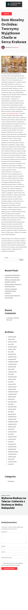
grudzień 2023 (12, 416)
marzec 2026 (12, 349)
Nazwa (3, 546)
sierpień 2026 (12, 336)
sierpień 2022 (12, 456)
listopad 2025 (12, 359)
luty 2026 (11, 351)
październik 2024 (13, 391)
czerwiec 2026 (12, 341)
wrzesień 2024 (12, 394)
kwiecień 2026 (12, 346)
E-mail (3, 552)
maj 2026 (11, 344)
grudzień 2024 (12, 386)
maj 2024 (11, 404)
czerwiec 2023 (12, 431)
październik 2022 (13, 451)
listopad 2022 (12, 449)
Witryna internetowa (6, 557)
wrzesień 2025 (12, 364)
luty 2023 (11, 441)
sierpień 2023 (12, 426)
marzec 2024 (12, 409)
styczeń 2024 (12, 414)
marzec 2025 (12, 379)
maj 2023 (11, 434)
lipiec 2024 (11, 399)
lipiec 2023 (11, 429)
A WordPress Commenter (12, 318)
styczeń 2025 (12, 384)
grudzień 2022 (12, 446)
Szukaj (6, 257)
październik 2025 (13, 361)
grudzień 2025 (12, 356)
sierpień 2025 (12, 366)
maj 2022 (11, 464)
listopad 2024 (12, 389)
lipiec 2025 (11, 369)
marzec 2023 (12, 439)
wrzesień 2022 (12, 454)
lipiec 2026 (11, 339)
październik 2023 (13, 421)
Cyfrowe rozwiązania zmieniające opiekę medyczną (11, 291)
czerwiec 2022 (12, 461)
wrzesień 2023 (12, 424)
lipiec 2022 (11, 459)
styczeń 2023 (12, 444)
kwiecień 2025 (12, 376)
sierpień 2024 (12, 396)
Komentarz (4, 531)
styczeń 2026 (12, 354)
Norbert (17, 47)
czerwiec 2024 (12, 401)
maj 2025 (11, 374)
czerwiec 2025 (12, 371)
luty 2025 (11, 381)
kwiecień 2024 (12, 406)
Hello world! (9, 319)
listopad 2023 (12, 419)
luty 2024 (11, 411)
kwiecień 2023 (12, 436)
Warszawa (6, 13)
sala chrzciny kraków (13, 113)
